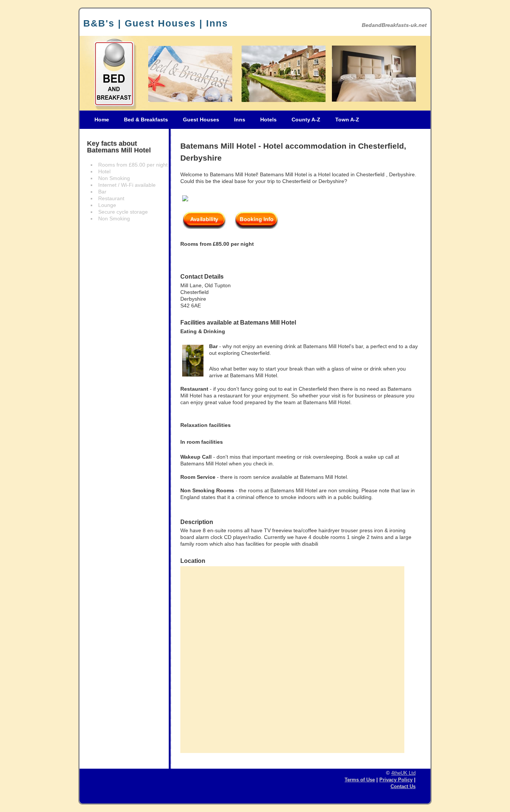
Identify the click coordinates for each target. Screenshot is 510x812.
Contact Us (403, 786)
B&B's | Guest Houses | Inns (155, 23)
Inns (239, 120)
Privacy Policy (396, 779)
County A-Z (306, 120)
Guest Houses (201, 120)
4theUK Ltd (403, 773)
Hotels (268, 120)
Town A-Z (347, 120)
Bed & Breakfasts (146, 120)
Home (101, 120)
